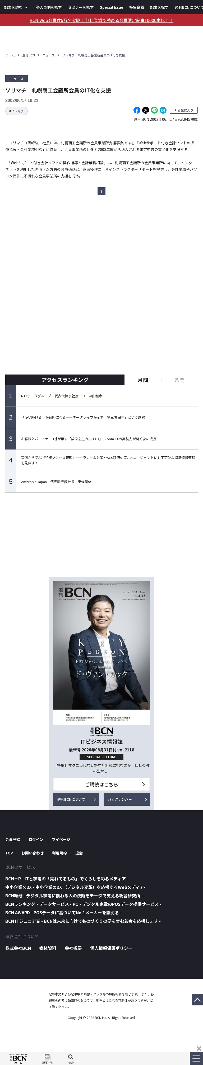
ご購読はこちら (101, 784)
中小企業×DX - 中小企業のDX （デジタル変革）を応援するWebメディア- (75, 887)
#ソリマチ (16, 111)
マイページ (61, 839)
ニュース (48, 55)
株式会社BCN (18, 948)
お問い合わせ (32, 852)
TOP (9, 852)
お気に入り (185, 110)
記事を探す (159, 7)
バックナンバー (120, 799)
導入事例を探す (49, 7)
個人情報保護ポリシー (111, 948)
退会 (79, 852)
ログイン (36, 839)
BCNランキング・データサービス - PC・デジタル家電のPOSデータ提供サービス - (83, 904)
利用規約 (59, 852)
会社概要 (73, 948)
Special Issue (111, 7)
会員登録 (12, 839)
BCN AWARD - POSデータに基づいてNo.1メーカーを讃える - (63, 912)
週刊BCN (28, 55)
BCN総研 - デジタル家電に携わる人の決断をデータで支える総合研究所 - (74, 895)
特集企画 (136, 7)
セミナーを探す (81, 7)
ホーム (10, 55)
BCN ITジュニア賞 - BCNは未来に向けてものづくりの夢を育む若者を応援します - (83, 921)
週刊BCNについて (71, 799)
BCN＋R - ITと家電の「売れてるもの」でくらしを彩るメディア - (66, 878)
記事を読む (13, 7)
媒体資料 (47, 948)
